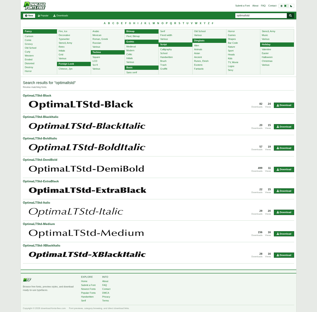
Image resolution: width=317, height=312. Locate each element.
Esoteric (198, 65)
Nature (231, 46)
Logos (231, 66)
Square (96, 57)
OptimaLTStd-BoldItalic (40, 138)
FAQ (263, 5)
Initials (62, 50)
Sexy (230, 70)
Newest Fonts (88, 289)
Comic (28, 40)
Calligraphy (166, 49)
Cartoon (29, 36)
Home (84, 281)
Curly (27, 51)
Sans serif (131, 72)
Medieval (131, 46)
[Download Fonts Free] (34, 5)
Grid (61, 54)
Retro (61, 46)
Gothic (130, 41)
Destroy (29, 67)
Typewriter (64, 39)
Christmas (267, 61)
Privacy (106, 296)
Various (62, 58)
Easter (265, 53)
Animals (198, 49)
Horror (28, 71)
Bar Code (233, 43)
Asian (197, 53)
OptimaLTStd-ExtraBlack (41, 181)
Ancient (198, 57)
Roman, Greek (100, 39)
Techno (97, 52)
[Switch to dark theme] (286, 6)
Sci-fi (95, 65)
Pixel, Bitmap (133, 36)
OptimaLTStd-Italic (36, 202)
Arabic (96, 31)
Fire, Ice (63, 31)
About (255, 5)
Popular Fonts (88, 293)
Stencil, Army (65, 43)
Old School (30, 48)
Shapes (232, 39)
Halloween (267, 57)
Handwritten (166, 57)
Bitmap (130, 31)
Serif (162, 31)
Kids (230, 58)
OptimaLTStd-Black (37, 95)
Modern (130, 50)
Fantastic (199, 68)
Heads (231, 54)
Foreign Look (66, 63)
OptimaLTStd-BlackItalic (40, 117)
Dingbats (199, 40)
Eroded (28, 59)
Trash (163, 65)
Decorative (64, 35)
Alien (196, 45)
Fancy (28, 31)
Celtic (129, 54)
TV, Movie (233, 62)
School (163, 53)
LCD (95, 61)
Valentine (266, 49)
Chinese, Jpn (65, 68)
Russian (97, 43)
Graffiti (163, 68)
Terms (105, 300)
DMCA (105, 293)
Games (232, 35)
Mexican (97, 35)
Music (265, 35)
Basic (129, 67)
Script (163, 44)
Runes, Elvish (201, 61)
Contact (272, 5)
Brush (163, 61)
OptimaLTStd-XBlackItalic (41, 245)
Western (29, 55)
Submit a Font (242, 5)
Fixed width (166, 35)
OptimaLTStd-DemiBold (40, 159)
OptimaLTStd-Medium (39, 224)
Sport (231, 50)
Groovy (29, 44)
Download (285, 105)
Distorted (29, 63)
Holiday (266, 44)
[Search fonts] (290, 15)
